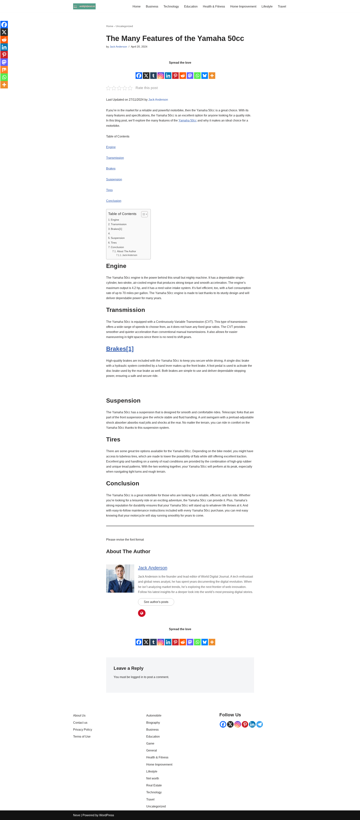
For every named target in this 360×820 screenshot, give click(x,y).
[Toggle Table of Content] (142, 214)
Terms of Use (82, 736)
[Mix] (4, 69)
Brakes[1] (117, 228)
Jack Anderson (118, 46)
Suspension (114, 179)
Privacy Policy (82, 729)
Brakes (111, 168)
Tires (109, 190)
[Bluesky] (204, 72)
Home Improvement (243, 6)
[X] (146, 72)
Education (191, 6)
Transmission (115, 157)
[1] (130, 348)
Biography (153, 722)
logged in (137, 677)
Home (137, 6)
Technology (171, 6)
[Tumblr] (153, 72)
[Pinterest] (175, 72)
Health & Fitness (214, 6)
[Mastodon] (190, 72)
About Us (79, 715)
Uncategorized (124, 26)
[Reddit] (182, 72)
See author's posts (156, 601)
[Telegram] (259, 724)
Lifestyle (267, 6)
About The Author (126, 251)
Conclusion (113, 200)
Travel (282, 6)
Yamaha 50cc (187, 120)
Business (152, 6)
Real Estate (154, 785)
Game (150, 743)
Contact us (80, 722)
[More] (212, 72)
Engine (111, 147)
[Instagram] (161, 72)
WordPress (106, 815)
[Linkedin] (168, 72)
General (151, 750)
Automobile (153, 715)
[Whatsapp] (197, 72)
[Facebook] (139, 72)
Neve (76, 815)
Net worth (152, 778)
